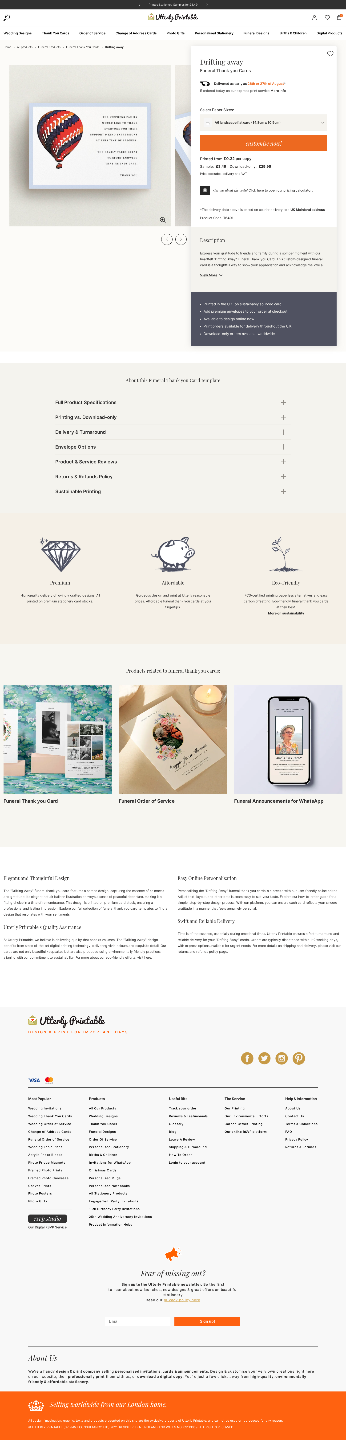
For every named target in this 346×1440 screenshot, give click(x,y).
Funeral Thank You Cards (82, 47)
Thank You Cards (103, 1124)
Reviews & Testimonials (188, 1116)
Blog (173, 1131)
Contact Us (294, 1116)
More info (278, 91)
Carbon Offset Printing (244, 1124)
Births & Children (103, 1155)
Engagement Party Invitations (113, 1201)
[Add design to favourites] (330, 54)
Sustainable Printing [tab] (78, 491)
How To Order (180, 1155)
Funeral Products (49, 47)
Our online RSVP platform (246, 1131)
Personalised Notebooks (109, 1186)
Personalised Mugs (105, 1178)
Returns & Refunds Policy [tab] (84, 476)
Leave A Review (182, 1139)
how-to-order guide (313, 897)
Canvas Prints (39, 1186)
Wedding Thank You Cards (50, 1116)
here (147, 957)
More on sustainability (286, 613)
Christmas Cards (103, 1170)
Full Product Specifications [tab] (86, 402)
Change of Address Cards (49, 1131)
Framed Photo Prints (45, 1170)
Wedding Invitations (45, 1108)
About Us (293, 1108)
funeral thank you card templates (128, 908)
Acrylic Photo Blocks (45, 1155)
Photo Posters (40, 1193)
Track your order (183, 1108)
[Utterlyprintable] (173, 18)
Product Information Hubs (110, 1224)
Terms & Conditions (301, 1124)
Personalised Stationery (109, 1147)
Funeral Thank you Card (31, 801)
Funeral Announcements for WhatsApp (279, 801)
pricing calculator (297, 190)
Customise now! (264, 143)
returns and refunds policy (198, 951)
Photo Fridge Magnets (46, 1162)
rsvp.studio (47, 1218)
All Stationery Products (108, 1193)
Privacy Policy (296, 1139)
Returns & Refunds (300, 1147)
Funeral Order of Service (147, 801)
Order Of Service (103, 1139)
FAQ (288, 1131)
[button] (167, 239)
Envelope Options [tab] (75, 447)
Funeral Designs (102, 1131)
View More (208, 275)
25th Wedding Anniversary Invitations (120, 1217)
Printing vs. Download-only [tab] (86, 417)
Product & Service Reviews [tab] (86, 462)
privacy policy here (182, 1300)
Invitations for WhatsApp (110, 1162)
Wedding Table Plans (45, 1147)
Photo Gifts (37, 1201)
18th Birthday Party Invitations (114, 1209)
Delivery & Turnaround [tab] (80, 432)
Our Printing (235, 1108)
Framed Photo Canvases (48, 1178)
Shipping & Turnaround (188, 1147)
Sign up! (207, 1321)
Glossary (176, 1124)
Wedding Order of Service (49, 1124)
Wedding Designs (103, 1116)
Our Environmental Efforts (246, 1116)
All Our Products (102, 1108)
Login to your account (187, 1162)
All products (24, 47)
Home (7, 47)
